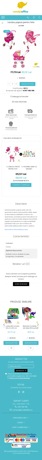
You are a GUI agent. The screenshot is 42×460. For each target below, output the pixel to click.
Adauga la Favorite (20, 96)
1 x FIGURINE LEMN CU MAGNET (29, 168)
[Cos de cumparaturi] (33, 17)
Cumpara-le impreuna (21, 185)
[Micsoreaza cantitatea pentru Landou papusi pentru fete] (9, 84)
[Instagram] (23, 392)
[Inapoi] (2, 23)
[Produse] (3, 18)
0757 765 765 (22, 407)
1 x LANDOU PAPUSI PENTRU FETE (13, 168)
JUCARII (21, 26)
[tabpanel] (21, 49)
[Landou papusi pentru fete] (21, 49)
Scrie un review (21, 284)
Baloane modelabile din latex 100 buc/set (30, 327)
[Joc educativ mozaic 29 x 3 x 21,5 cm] (11, 315)
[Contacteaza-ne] (28, 17)
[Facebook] (19, 392)
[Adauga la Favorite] (11, 348)
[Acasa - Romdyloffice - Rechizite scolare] (21, 7)
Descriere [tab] (21, 203)
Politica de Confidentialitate (19, 378)
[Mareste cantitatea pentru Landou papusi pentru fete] (16, 84)
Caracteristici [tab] (21, 236)
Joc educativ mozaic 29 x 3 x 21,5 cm (11, 327)
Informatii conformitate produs (16, 229)
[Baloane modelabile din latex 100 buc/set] (30, 315)
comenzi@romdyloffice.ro (22, 410)
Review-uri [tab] (21, 264)
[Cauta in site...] (39, 17)
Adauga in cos (27, 84)
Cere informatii (20, 102)
